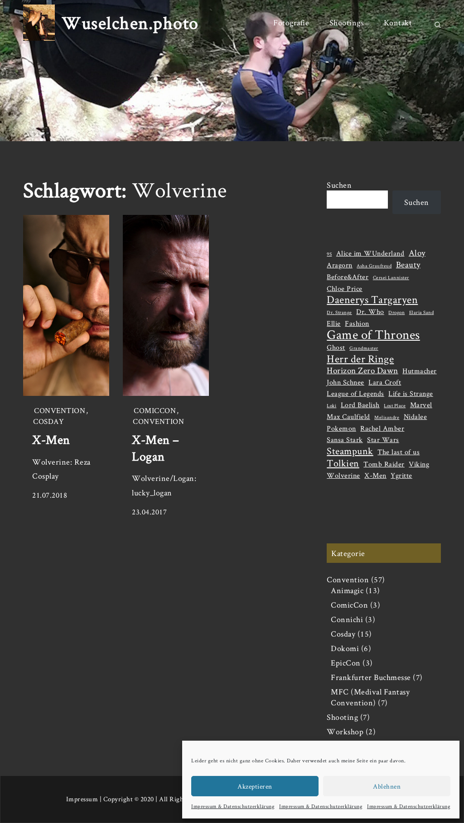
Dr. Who (370, 311)
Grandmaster (363, 348)
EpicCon (346, 662)
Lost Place (395, 405)
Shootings (346, 22)
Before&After (347, 276)
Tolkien (343, 462)
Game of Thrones (373, 334)
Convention (59, 410)
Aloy (417, 252)
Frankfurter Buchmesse (371, 677)
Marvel (421, 404)
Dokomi (345, 648)
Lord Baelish (360, 404)
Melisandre (386, 417)
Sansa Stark (345, 439)
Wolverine (343, 475)
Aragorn (340, 265)
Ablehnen (387, 786)
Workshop (345, 731)
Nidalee (415, 416)
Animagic (347, 590)
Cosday (48, 421)
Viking (419, 464)
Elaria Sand (421, 312)
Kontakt (398, 22)
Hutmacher (419, 371)
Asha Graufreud (374, 265)
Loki (331, 405)
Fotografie (291, 22)
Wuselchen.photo (130, 22)
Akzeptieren (254, 786)
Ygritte (401, 475)
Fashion (357, 323)
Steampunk (350, 450)
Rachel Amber (382, 428)
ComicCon (155, 410)
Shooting (342, 717)
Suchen (339, 185)
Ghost (336, 347)
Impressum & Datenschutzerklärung (233, 806)
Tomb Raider (384, 464)
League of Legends (355, 393)
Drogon (396, 312)
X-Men (51, 439)
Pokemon (341, 428)
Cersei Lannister (391, 277)
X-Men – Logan (155, 447)
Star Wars (383, 439)
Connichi (347, 619)
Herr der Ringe (360, 358)
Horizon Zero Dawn (362, 370)
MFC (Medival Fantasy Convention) (370, 697)
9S (329, 254)
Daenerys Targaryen (372, 299)
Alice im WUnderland (370, 253)
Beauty (408, 264)
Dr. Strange (339, 312)
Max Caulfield (348, 416)
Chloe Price (344, 288)
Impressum (82, 798)
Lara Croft (384, 382)
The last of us (398, 452)
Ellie (334, 323)
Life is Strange (410, 393)
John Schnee (345, 382)
